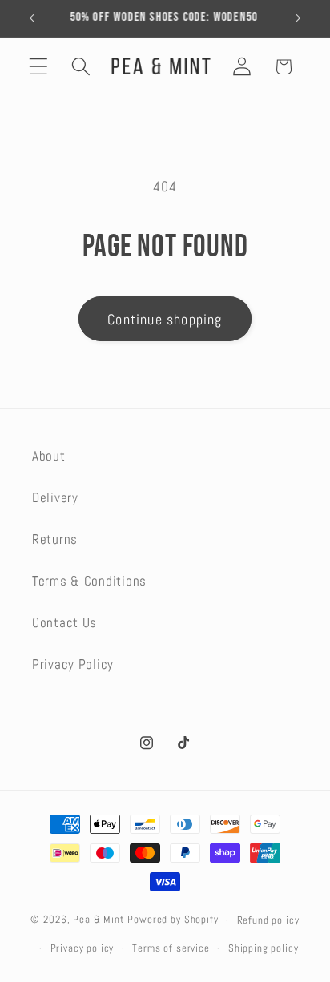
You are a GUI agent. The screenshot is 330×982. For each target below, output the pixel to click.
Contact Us (64, 622)
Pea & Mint (98, 920)
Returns (55, 539)
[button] (39, 67)
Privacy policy (82, 948)
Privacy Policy (73, 664)
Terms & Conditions (89, 581)
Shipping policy (263, 948)
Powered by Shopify (172, 920)
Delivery (55, 497)
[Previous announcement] (32, 18)
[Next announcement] (298, 18)
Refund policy (268, 920)
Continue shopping (164, 319)
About (49, 456)
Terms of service (170, 948)
